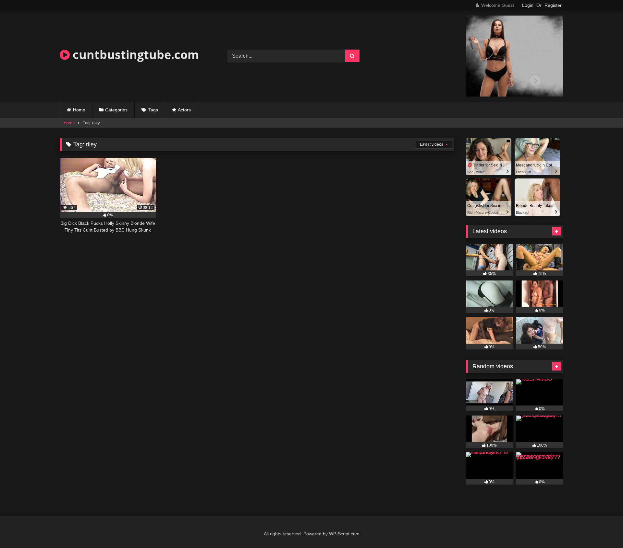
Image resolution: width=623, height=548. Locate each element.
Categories (116, 109)
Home (79, 109)
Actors (184, 109)
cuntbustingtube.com (134, 55)
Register (553, 5)
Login (527, 5)
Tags (153, 109)
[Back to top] (603, 528)
